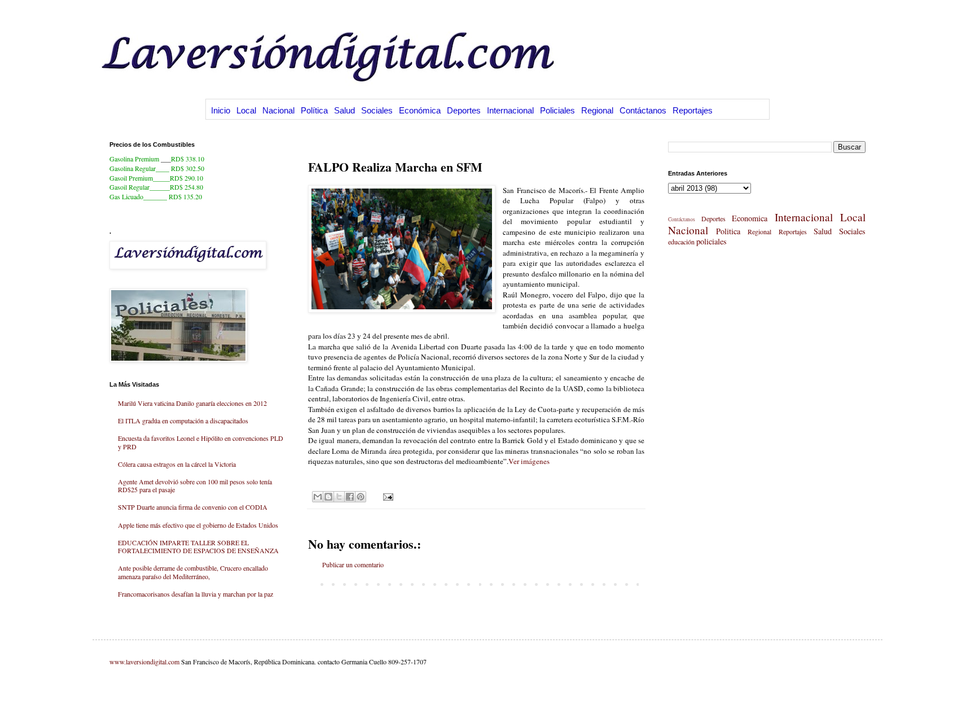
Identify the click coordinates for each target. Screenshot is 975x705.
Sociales (377, 110)
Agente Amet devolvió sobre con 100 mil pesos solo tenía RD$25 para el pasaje (195, 485)
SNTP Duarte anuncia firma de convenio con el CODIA (192, 506)
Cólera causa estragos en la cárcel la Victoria (177, 463)
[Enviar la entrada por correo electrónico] (386, 496)
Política (314, 110)
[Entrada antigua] (641, 583)
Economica (749, 218)
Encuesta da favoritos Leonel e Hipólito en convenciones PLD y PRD (200, 441)
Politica (728, 231)
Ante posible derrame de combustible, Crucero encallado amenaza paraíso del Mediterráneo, (193, 571)
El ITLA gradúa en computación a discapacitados (183, 420)
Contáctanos (643, 110)
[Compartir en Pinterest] (360, 496)
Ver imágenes (529, 461)
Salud (344, 110)
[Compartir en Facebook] (349, 496)
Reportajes (693, 110)
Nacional (278, 110)
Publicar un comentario (353, 564)
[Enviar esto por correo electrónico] (317, 496)
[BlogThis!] (328, 496)
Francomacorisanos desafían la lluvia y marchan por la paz (195, 593)
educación (681, 241)
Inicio (220, 110)
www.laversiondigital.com (144, 661)
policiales (711, 241)
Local (246, 110)
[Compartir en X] (339, 496)
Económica (420, 110)
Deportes (464, 110)
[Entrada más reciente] (311, 583)
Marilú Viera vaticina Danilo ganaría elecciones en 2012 (192, 403)
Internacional (510, 110)
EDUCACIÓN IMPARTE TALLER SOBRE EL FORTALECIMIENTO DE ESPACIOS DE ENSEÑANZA (198, 546)
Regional (597, 110)
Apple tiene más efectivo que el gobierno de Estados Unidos (198, 524)
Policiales (557, 110)
